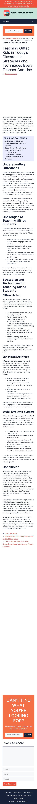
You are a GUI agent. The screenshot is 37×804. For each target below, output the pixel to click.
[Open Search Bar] (33, 21)
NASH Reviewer (18, 798)
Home (5, 38)
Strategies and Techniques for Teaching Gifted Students (15, 149)
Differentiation (11, 152)
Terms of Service (11, 795)
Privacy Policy (17, 792)
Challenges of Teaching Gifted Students (15, 145)
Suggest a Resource (24, 795)
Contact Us (7, 792)
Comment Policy (28, 792)
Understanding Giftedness (14, 141)
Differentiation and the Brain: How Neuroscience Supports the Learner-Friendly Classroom (18, 544)
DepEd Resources (14, 38)
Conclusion (9, 159)
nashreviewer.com (24, 6)
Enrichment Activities (14, 154)
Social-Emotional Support (15, 156)
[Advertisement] (18, 94)
